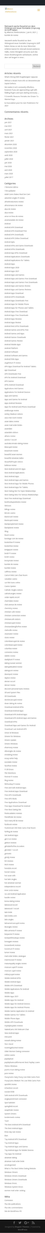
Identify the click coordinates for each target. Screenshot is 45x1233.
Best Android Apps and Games (16, 480)
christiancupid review (13, 623)
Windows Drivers (11, 1172)
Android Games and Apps (14, 333)
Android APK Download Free (16, 231)
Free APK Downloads (13, 795)
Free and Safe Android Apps (15, 788)
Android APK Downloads (14, 234)
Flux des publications (13, 1204)
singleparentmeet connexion (16, 1099)
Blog (6, 531)
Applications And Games (14, 388)
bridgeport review (11, 549)
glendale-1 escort (11, 850)
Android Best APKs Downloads (17, 326)
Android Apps (10, 264)
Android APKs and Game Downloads (19, 246)
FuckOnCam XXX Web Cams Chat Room (20, 828)
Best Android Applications (14, 473)
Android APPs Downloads (14, 297)
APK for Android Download (15, 377)
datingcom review (11, 670)
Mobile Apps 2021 (11, 996)
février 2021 (9, 137)
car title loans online (12, 582)
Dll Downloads (10, 696)
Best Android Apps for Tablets (16, 487)
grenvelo (8, 853)
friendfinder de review (13, 817)
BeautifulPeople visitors (14, 462)
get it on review (11, 839)
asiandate (8, 429)
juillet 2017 (9, 177)
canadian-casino (11, 579)
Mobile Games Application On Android (19, 1011)
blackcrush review (11, 517)
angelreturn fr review (13, 363)
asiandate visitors (11, 432)
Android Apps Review (13, 322)
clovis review (9, 637)
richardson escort (11, 1088)
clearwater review (11, 634)
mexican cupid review (13, 971)
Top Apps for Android (13, 1154)
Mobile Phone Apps (12, 1018)
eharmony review (11, 747)
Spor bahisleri (10, 1102)
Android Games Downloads (15, 337)
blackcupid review (11, 520)
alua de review (10, 209)
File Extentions (10, 773)
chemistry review (11, 608)
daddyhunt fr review (12, 659)
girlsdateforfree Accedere (14, 846)
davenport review (11, 674)
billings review (10, 509)
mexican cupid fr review (14, 967)
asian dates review (12, 421)
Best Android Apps (12, 476)
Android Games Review (14, 341)
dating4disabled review (13, 667)
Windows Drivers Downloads (16, 1179)
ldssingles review (11, 927)
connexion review (11, 652)
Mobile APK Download (13, 985)
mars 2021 (9, 133)
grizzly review (10, 857)
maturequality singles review (16, 963)
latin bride (8, 912)
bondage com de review (14, 538)
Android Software (11, 352)
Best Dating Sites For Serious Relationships (21, 495)
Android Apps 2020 (12, 267)
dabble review (10, 656)
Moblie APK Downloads (14, 1022)
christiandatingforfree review (16, 626)
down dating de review (13, 703)
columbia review (11, 648)
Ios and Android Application (15, 894)
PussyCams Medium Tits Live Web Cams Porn (22, 1080)
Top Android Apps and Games (16, 1146)
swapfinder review (12, 1110)
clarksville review (11, 630)
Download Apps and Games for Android (20, 725)
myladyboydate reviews (14, 1026)
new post (8, 1037)
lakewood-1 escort (12, 908)
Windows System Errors (14, 1187)
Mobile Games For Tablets (15, 1015)
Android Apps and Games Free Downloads (21, 282)
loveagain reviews (11, 941)
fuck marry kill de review (14, 821)
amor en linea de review (14, 216)
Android (8, 224)
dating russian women (13, 663)
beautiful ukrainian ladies (14, 458)
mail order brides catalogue (15, 956)
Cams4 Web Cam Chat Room (16, 575)
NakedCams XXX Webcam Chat (17, 1029)
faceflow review (11, 766)
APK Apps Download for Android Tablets (20, 366)
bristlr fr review (10, 553)
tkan (6, 1135)
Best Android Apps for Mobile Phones (19, 483)
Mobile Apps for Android (14, 1000)
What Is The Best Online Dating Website (20, 1168)
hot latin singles (11, 879)
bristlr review (9, 557)
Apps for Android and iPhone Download (20, 407)
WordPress (22, 1229)
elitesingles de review (13, 751)
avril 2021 (8, 130)
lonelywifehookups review (15, 938)
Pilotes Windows (11, 1066)
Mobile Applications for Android (17, 989)
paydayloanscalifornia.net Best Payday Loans (22, 1062)
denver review (10, 685)
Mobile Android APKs (13, 978)
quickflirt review (11, 1084)
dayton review (10, 678)
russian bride (9, 1092)
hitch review (9, 864)
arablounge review (12, 410)
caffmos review (10, 571)
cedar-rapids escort (12, 597)
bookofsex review (11, 546)
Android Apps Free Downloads (16, 315)
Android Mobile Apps (13, 344)
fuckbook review (11, 824)
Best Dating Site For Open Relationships (20, 491)
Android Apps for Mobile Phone (17, 304)
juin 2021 (8, 122)
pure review (9, 1073)
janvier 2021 (9, 140)
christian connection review (15, 615)
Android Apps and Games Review (17, 286)
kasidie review (10, 897)
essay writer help (11, 758)
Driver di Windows (12, 733)
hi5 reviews (9, 861)
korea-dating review (12, 901)
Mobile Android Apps (13, 982)
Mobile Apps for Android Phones (17, 1007)
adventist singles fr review (15, 198)
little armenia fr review (13, 930)
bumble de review (11, 35)
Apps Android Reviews (13, 403)
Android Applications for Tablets (17, 260)
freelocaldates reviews (13, 813)
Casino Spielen (10, 586)
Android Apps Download (14, 293)
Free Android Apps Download (16, 791)
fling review (9, 780)
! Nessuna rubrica (11, 187)
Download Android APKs (14, 707)
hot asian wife (10, 875)
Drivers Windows (11, 744)
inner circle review (11, 890)
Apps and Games (11, 396)
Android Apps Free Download (16, 311)
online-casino (10, 1055)
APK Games (9, 381)
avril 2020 (8, 170)
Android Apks (10, 242)
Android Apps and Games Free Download (21, 278)
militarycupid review (12, 974)
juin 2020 (8, 162)
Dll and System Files (12, 692)
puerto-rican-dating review (15, 1070)
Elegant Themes (22, 1227)
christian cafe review (12, 612)
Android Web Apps (12, 359)
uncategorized (10, 1165)
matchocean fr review (13, 960)
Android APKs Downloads (14, 249)
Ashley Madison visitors (14, 414)
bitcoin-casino (10, 513)
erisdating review (11, 755)
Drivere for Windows (13, 736)
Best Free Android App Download (18, 498)
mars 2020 (9, 173)
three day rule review (13, 1132)
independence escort (13, 886)
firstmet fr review (11, 777)
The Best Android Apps (13, 1128)
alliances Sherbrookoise (16, 32)
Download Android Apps (14, 711)
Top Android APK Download (15, 1139)
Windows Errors (11, 1183)
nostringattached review (14, 1048)
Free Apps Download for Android (17, 806)
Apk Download (10, 370)
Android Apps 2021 (12, 271)
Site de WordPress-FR (13, 1211)
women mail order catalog (15, 1190)
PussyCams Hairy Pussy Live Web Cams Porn (22, 1077)
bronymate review (12, 560)
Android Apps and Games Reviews (18, 289)
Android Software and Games (16, 355)
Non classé (9, 1044)
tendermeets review (12, 1117)
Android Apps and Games (14, 275)
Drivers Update (10, 740)
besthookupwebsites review (15, 502)
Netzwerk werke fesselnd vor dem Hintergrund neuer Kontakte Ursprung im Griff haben (22, 28)
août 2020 (8, 155)
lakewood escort (11, 905)
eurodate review (11, 762)
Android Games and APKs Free (16, 330)
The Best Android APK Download (17, 1124)
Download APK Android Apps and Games (20, 718)
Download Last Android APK (16, 729)
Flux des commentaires (14, 1207)
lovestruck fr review (12, 949)
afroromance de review (14, 205)
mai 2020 (8, 166)
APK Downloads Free (13, 374)
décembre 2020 (11, 144)
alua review (9, 212)
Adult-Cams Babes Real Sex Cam (17, 194)
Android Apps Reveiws (13, 319)
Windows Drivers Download (15, 1176)
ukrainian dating (11, 1157)
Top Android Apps (11, 1143)
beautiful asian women (13, 454)
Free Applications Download (15, 802)
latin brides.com (11, 916)
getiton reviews (10, 843)
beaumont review (11, 451)
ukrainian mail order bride (14, 1161)
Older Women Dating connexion (17, 1051)
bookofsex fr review (12, 542)
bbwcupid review (11, 447)
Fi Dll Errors (9, 769)
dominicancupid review (13, 700)
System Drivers (10, 1114)
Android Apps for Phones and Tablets (19, 308)
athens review (10, 436)
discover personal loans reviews (17, 689)
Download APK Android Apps (16, 714)
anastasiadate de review (14, 220)
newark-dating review (13, 1040)
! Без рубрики (10, 191)
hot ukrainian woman (13, 883)
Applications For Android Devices (17, 392)
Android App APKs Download (16, 253)
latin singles (9, 919)
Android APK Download (14, 227)
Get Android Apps (11, 835)
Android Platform (11, 348)
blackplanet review (12, 527)
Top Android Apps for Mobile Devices (19, 1150)
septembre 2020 (11, 152)
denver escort (10, 681)
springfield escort (11, 1106)
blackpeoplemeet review (14, 524)
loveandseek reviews (13, 945)
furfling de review (11, 831)
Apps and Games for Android (16, 399)
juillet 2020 (9, 159)
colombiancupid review (13, 645)
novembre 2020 (11, 148)
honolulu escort (11, 868)
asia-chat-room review (13, 418)
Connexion (9, 1200)
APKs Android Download (14, 385)
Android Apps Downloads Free (16, 300)
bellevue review (10, 465)
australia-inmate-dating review (16, 443)
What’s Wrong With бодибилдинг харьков (21, 77)
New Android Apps (12, 1033)
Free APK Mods (11, 799)
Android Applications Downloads (17, 256)
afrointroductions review (14, 202)
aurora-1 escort (11, 440)
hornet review (10, 872)
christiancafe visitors (12, 619)
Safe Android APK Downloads (16, 1095)
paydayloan (9, 1059)
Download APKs (11, 722)
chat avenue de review (13, 604)
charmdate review (11, 601)
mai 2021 (8, 126)
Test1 (7, 1121)
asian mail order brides (13, 425)
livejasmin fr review (12, 934)
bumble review (10, 568)
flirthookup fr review (12, 784)
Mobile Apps (9, 993)
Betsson (8, 505)
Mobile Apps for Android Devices (17, 1004)
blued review (9, 535)
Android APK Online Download (16, 238)
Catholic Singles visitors (14, 590)
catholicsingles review (13, 593)
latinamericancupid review (15, 923)
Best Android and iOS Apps (15, 469)
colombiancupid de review (15, 641)
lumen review (10, 952)
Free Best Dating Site (13, 809)
